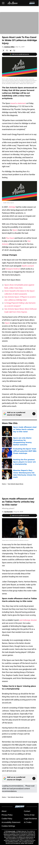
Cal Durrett (8, 512)
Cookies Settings (8, 826)
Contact (27, 811)
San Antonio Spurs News (15, 484)
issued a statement (18, 103)
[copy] (14, 50)
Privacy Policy (7, 815)
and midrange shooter (28, 620)
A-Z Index (28, 822)
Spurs (15, 230)
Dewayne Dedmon (12, 269)
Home (4, 484)
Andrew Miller (9, 47)
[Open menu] (3, 3)
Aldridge (12, 207)
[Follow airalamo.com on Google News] (33, 413)
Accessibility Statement (11, 822)
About (4, 811)
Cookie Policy (7, 819)
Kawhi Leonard (28, 266)
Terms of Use (29, 815)
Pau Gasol (10, 238)
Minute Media (11, 831)
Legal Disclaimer (30, 819)
